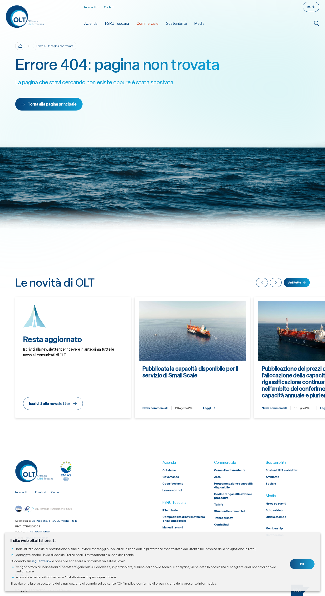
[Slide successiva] (276, 282)
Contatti (109, 7)
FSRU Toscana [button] (117, 23)
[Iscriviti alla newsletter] (73, 357)
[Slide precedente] (262, 282)
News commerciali (155, 408)
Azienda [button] (91, 23)
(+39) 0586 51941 (38, 532)
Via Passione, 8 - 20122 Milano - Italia (54, 521)
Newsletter (91, 7)
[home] (20, 46)
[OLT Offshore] (45, 16)
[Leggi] (192, 357)
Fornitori (40, 492)
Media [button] (199, 23)
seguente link (41, 561)
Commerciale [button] (147, 23)
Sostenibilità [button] (176, 23)
